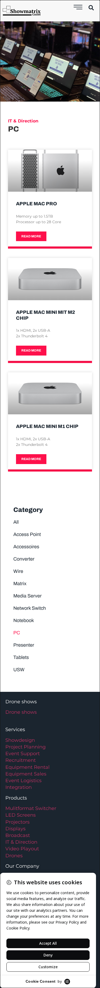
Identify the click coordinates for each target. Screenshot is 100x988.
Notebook (23, 620)
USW (19, 669)
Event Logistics (23, 781)
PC (16, 632)
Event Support (22, 754)
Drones (14, 856)
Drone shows (21, 712)
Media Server (27, 596)
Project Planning (25, 747)
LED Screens (20, 815)
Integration (18, 787)
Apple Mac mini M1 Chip (47, 426)
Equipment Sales (25, 774)
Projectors (17, 822)
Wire (18, 571)
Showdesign (20, 740)
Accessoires (26, 546)
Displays (15, 829)
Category (28, 509)
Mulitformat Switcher (30, 808)
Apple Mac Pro (36, 203)
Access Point (27, 534)
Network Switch (29, 608)
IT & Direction (21, 842)
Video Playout (22, 849)
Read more (31, 236)
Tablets (21, 657)
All (16, 522)
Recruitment (20, 760)
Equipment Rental (27, 767)
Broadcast (17, 835)
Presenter (23, 645)
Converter (23, 559)
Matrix (19, 583)
